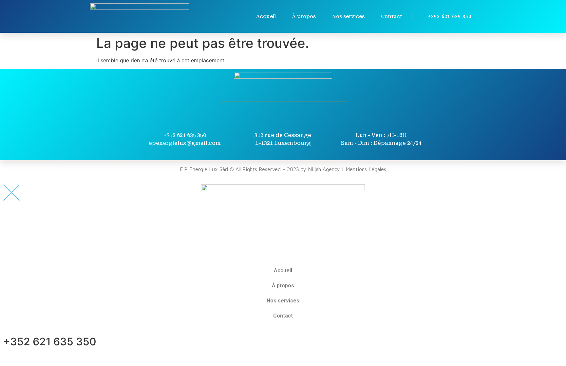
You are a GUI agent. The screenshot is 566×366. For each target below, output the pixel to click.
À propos (304, 16)
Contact (391, 16)
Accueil (266, 16)
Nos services (348, 16)
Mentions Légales (366, 169)
